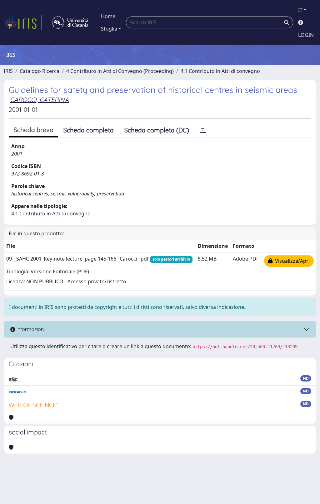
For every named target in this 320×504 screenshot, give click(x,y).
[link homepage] (23, 22)
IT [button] (300, 10)
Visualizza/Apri (291, 260)
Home (108, 16)
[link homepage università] (70, 22)
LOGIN (306, 34)
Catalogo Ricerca (39, 71)
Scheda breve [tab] (33, 130)
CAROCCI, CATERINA (39, 99)
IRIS (8, 71)
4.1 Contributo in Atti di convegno (220, 71)
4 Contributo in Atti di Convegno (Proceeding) (120, 71)
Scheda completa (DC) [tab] (156, 130)
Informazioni (30, 329)
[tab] (202, 130)
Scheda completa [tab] (88, 130)
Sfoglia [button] (109, 28)
